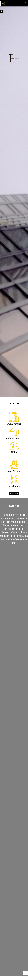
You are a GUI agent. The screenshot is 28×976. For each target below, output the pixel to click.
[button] (25, 3)
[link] (1, 11)
